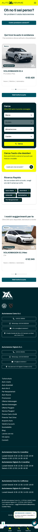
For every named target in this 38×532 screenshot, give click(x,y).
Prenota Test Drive (9, 417)
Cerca (20, 144)
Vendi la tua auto (8, 424)
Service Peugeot (8, 411)
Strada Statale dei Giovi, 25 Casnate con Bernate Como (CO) (20, 334)
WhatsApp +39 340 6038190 (20, 323)
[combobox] (19, 115)
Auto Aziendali (7, 385)
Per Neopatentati (12, 200)
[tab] (13, 89)
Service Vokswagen (9, 404)
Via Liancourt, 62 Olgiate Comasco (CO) (20, 366)
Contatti (5, 440)
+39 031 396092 (20, 318)
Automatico (22, 195)
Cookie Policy (6, 506)
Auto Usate (10, 190)
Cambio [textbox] (8, 136)
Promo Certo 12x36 (9, 414)
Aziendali (9, 195)
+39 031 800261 (20, 352)
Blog (3, 430)
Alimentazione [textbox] (10, 129)
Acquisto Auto (7, 421)
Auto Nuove (6, 395)
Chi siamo (6, 437)
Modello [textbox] (8, 122)
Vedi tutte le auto (19, 95)
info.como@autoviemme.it (20, 328)
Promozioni (6, 398)
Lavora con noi (7, 434)
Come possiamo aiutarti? (19, 23)
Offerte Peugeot (8, 408)
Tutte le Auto (7, 379)
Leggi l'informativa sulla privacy (25, 504)
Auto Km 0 (23, 190)
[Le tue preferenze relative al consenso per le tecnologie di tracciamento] (3, 523)
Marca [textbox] (7, 115)
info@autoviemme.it (20, 361)
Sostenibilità (6, 427)
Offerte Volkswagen (9, 401)
